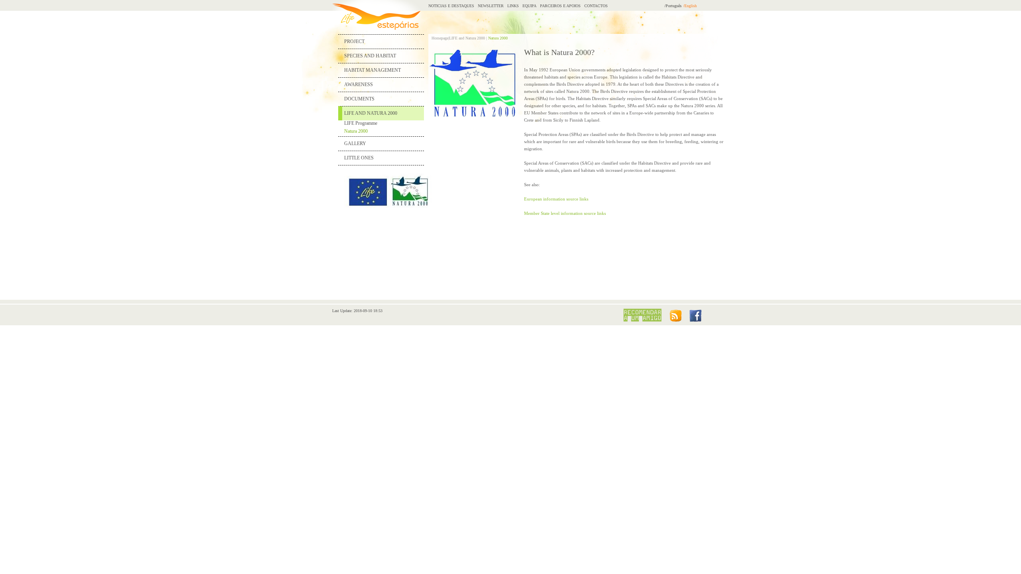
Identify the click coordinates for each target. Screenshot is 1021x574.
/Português (673, 6)
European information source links (556, 199)
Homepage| (440, 38)
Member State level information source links (565, 213)
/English (690, 6)
